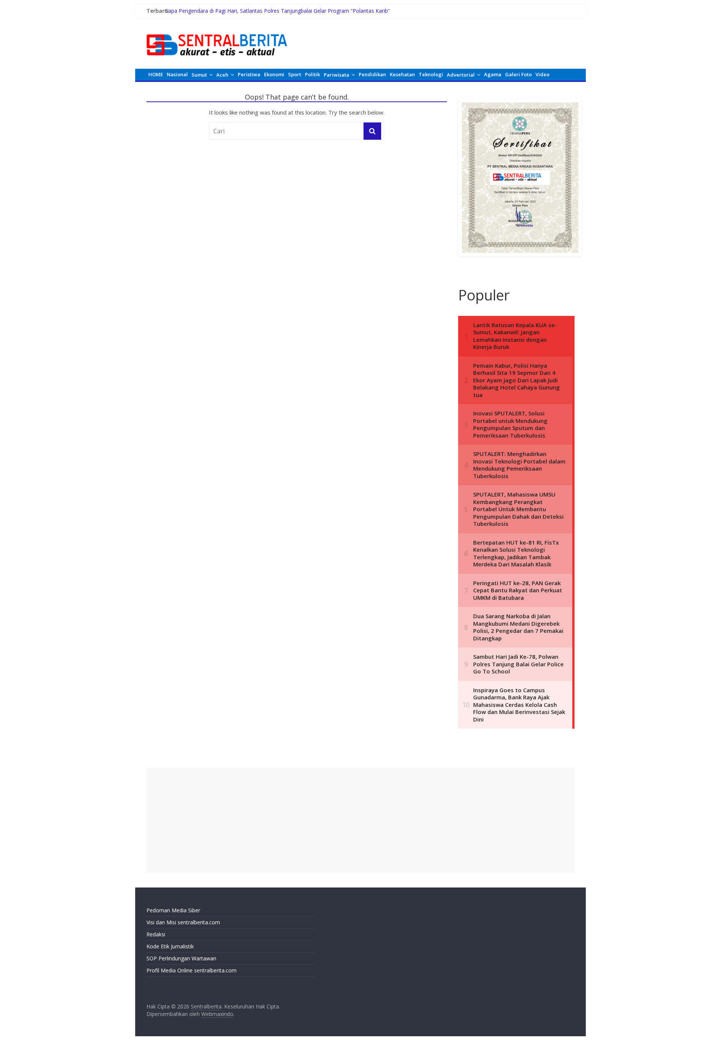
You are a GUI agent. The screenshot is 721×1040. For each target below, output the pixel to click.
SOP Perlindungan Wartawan (181, 958)
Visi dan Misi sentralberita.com (183, 922)
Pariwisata (336, 74)
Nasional (177, 74)
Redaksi (155, 934)
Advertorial (461, 74)
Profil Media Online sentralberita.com (191, 970)
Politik (312, 74)
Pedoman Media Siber (173, 910)
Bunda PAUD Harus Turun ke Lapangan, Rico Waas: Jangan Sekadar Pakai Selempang (269, 8)
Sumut (199, 74)
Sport (294, 74)
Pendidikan (372, 74)
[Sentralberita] (217, 30)
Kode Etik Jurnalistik (170, 946)
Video (542, 74)
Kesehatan (402, 74)
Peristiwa (249, 74)
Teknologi (431, 74)
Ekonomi (274, 74)
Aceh (222, 74)
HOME (155, 74)
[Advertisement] (360, 819)
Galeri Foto (518, 74)
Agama (492, 74)
